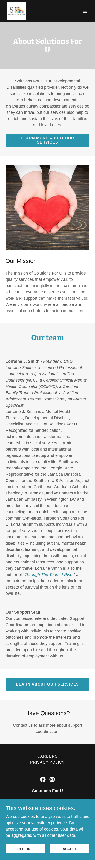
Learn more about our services (47, 140)
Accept (70, 849)
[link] (16, 11)
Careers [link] (47, 756)
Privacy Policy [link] (47, 762)
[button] (84, 11)
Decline (25, 849)
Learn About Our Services (47, 684)
